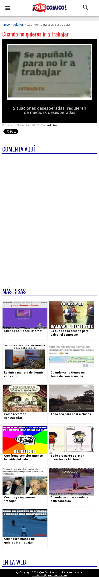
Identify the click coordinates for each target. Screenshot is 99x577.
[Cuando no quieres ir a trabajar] (49, 99)
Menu (7, 8)
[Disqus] (49, 217)
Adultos (18, 24)
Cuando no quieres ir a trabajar (35, 33)
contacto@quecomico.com (49, 575)
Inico (6, 24)
